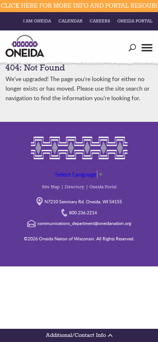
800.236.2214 (83, 212)
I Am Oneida (37, 21)
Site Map (51, 187)
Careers (100, 21)
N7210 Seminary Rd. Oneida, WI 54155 (83, 201)
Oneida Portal (134, 21)
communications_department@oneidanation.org (84, 223)
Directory (74, 187)
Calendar (70, 21)
